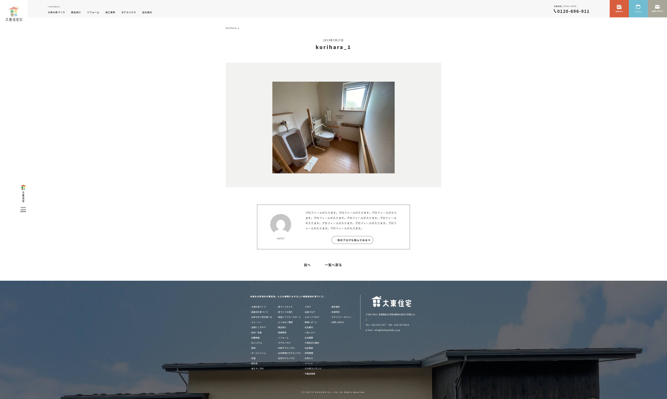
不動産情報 (310, 373)
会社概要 (309, 337)
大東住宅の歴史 (312, 342)
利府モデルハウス (286, 347)
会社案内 (309, 327)
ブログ (308, 306)
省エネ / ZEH (257, 368)
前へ (307, 265)
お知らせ (309, 358)
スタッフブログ (312, 316)
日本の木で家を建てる (261, 316)
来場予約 (335, 311)
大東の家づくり (258, 306)
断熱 (253, 347)
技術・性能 (256, 332)
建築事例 (282, 332)
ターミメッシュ (258, 352)
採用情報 (309, 352)
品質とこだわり (258, 327)
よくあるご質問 (285, 322)
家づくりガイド (285, 306)
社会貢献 (309, 347)
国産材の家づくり (259, 311)
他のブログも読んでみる (352, 240)
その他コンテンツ (313, 368)
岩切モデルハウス (286, 358)
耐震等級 (255, 337)
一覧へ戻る (333, 265)
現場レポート (311, 322)
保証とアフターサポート (289, 316)
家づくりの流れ (285, 311)
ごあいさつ (310, 332)
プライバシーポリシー (341, 316)
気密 (253, 358)
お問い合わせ (337, 322)
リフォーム (283, 337)
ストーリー (256, 322)
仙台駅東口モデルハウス (289, 352)
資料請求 (335, 306)
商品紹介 (282, 327)
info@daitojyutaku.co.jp (387, 329)
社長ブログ (310, 311)
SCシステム (256, 342)
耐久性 (254, 363)
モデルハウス (284, 342)
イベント (309, 363)
